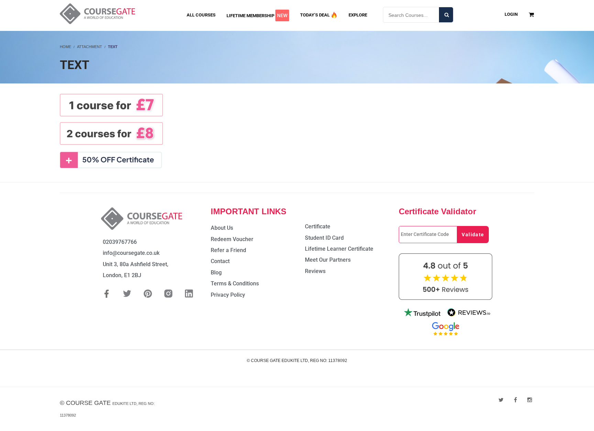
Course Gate (88, 402)
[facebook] (515, 400)
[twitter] (501, 400)
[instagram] (529, 400)
